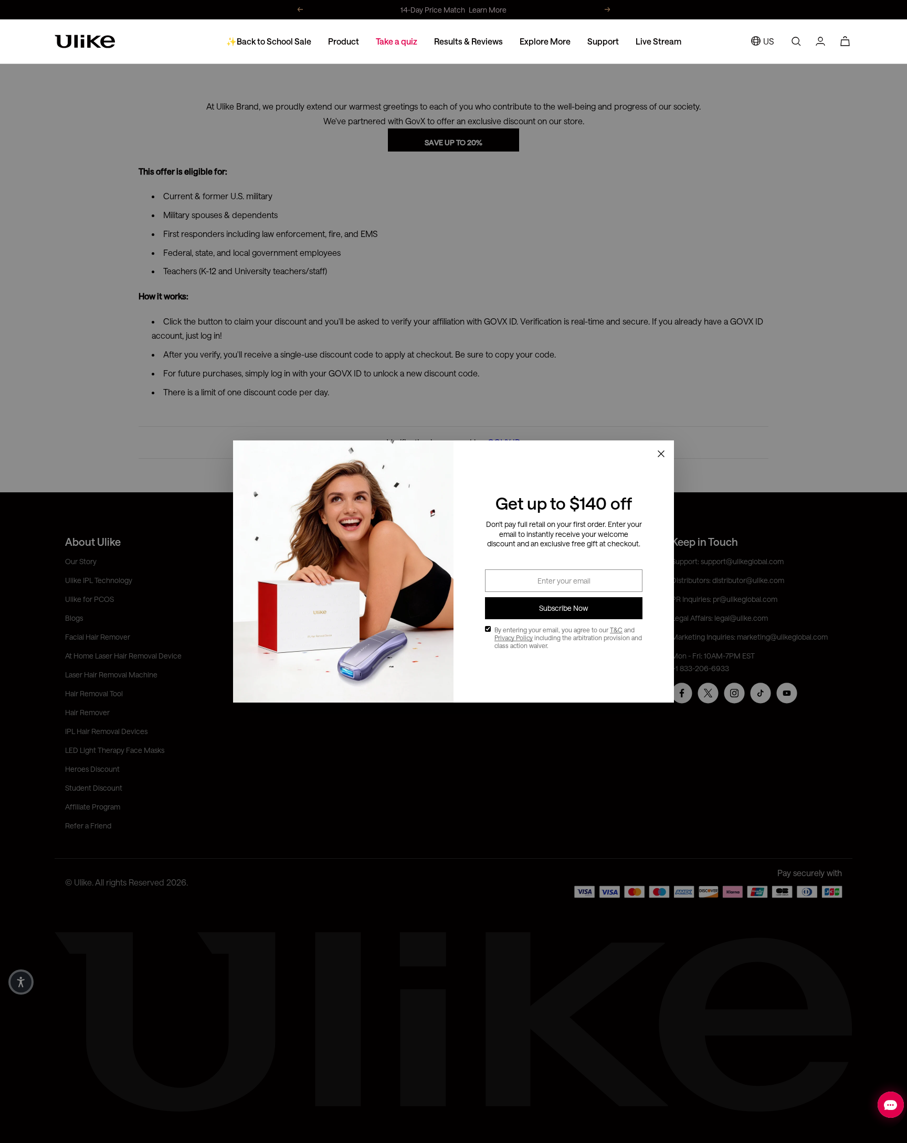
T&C (616, 629)
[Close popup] (661, 453)
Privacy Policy (513, 637)
